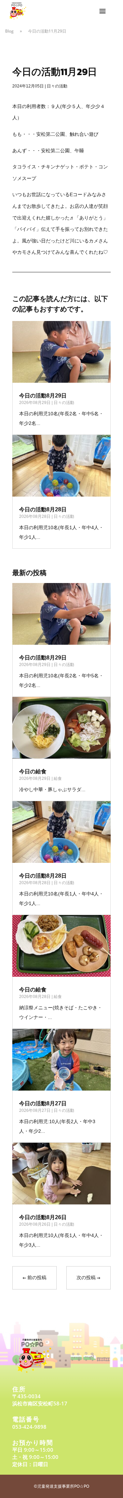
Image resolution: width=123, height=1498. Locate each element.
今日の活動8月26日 (43, 1217)
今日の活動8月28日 (43, 509)
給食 (58, 778)
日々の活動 (57, 86)
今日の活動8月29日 (43, 396)
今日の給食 (32, 771)
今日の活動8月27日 (43, 1103)
